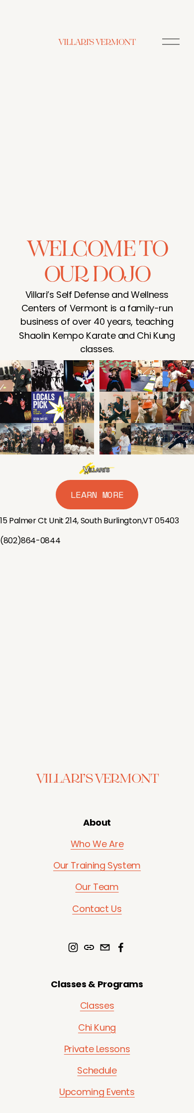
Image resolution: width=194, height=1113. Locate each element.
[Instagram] (73, 947)
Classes (97, 1005)
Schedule (96, 1070)
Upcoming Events (97, 1092)
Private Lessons (97, 1049)
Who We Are (97, 844)
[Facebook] (121, 947)
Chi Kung (97, 1027)
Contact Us (96, 908)
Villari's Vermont (97, 41)
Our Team (96, 887)
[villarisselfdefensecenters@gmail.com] (105, 947)
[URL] (89, 947)
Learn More (97, 494)
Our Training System (97, 865)
